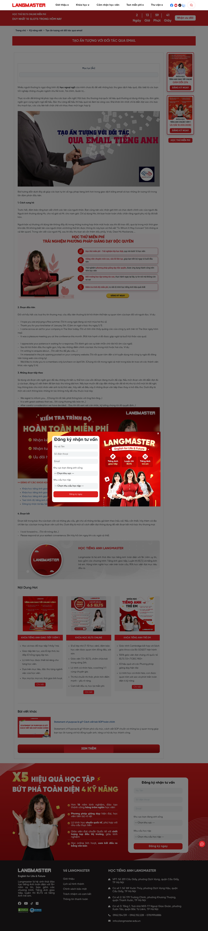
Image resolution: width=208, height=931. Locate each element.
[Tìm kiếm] (191, 5)
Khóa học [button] (81, 5)
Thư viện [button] (156, 5)
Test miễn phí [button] (134, 5)
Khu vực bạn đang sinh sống (67, 468)
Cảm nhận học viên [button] (108, 5)
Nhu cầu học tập (62, 480)
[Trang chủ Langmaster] (29, 5)
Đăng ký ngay (75, 494)
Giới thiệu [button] (61, 5)
